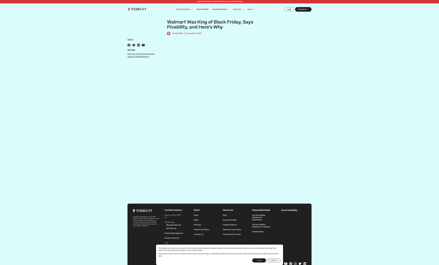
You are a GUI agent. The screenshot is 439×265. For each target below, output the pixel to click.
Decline (274, 260)
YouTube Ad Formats (232, 234)
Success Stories (230, 220)
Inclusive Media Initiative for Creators (261, 226)
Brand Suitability (202, 9)
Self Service (171, 228)
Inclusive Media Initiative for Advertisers (258, 217)
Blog (225, 215)
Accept (259, 260)
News (196, 220)
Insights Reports (230, 225)
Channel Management (173, 233)
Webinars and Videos (232, 230)
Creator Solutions (171, 238)
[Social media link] (285, 263)
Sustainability (258, 232)
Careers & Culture (201, 230)
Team (196, 215)
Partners (197, 225)
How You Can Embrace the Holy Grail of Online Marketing (141, 55)
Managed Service (173, 225)
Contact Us (198, 234)
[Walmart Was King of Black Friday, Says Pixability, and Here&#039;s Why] (128, 45)
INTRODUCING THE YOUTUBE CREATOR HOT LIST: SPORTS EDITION (219, 1)
